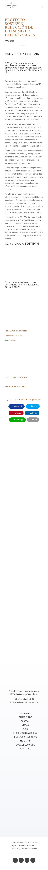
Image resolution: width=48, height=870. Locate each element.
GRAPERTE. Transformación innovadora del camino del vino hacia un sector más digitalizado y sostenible (24, 538)
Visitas (25, 725)
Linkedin (33, 413)
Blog (25, 729)
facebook (17, 406)
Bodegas (25, 721)
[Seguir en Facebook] (15, 860)
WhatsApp (19, 419)
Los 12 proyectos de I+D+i (16, 377)
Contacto (25, 749)
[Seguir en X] (21, 860)
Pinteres (17, 413)
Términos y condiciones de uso (24, 849)
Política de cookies (27, 845)
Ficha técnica (10, 341)
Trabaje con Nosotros (25, 737)
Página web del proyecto (16, 331)
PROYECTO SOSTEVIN (22, 54)
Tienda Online (25, 717)
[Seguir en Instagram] (27, 860)
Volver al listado (15, 386)
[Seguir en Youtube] (32, 860)
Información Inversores (25, 733)
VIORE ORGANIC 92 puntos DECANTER (24, 476)
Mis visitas (25, 741)
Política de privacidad (21, 842)
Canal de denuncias (25, 745)
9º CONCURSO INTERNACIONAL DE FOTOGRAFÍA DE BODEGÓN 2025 (24, 607)
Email (34, 419)
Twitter (34, 406)
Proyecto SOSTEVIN (13, 336)
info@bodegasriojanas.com (26, 702)
